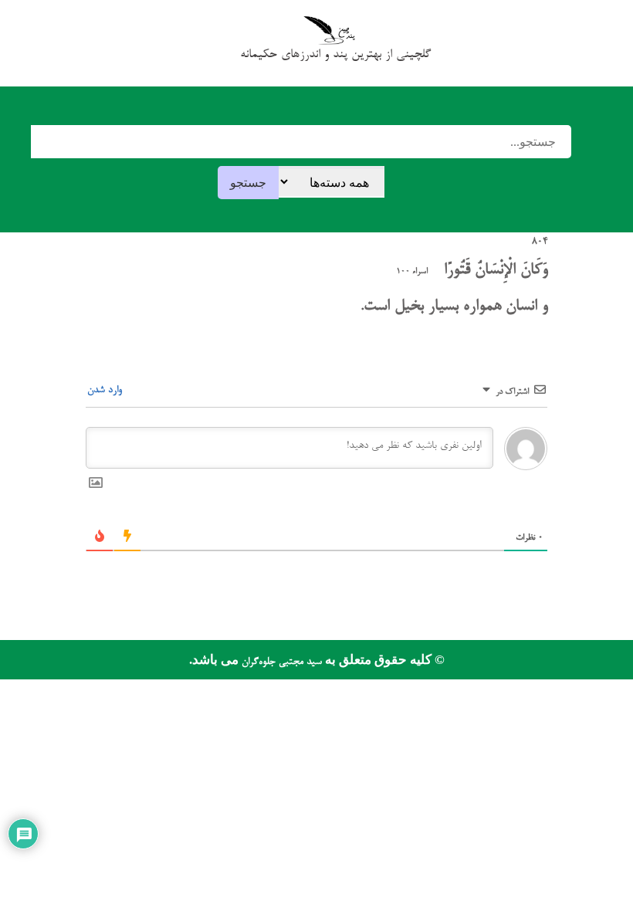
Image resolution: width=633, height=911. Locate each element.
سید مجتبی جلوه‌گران (280, 662)
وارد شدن (106, 390)
